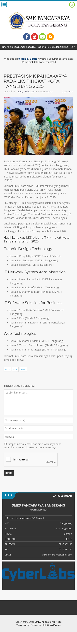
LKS (15, 369)
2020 (7, 369)
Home (24, 58)
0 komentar (67, 91)
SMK (23, 369)
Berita (33, 58)
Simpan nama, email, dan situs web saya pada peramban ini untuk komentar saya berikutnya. (32, 445)
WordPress (53, 625)
